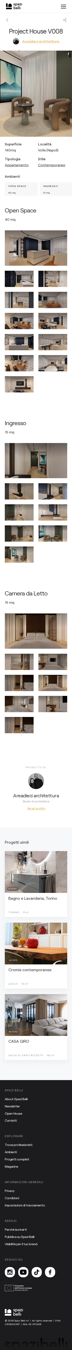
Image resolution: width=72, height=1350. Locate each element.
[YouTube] (23, 1272)
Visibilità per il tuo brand (21, 1244)
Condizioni (12, 1198)
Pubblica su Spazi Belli (19, 1237)
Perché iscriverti (16, 1229)
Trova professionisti (18, 1145)
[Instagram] (10, 1272)
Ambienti (11, 1152)
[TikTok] (37, 1272)
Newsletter (12, 1106)
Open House (13, 1113)
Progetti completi (17, 1159)
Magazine (11, 1166)
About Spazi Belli (16, 1099)
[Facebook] (50, 1272)
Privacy (10, 1191)
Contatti (11, 1120)
